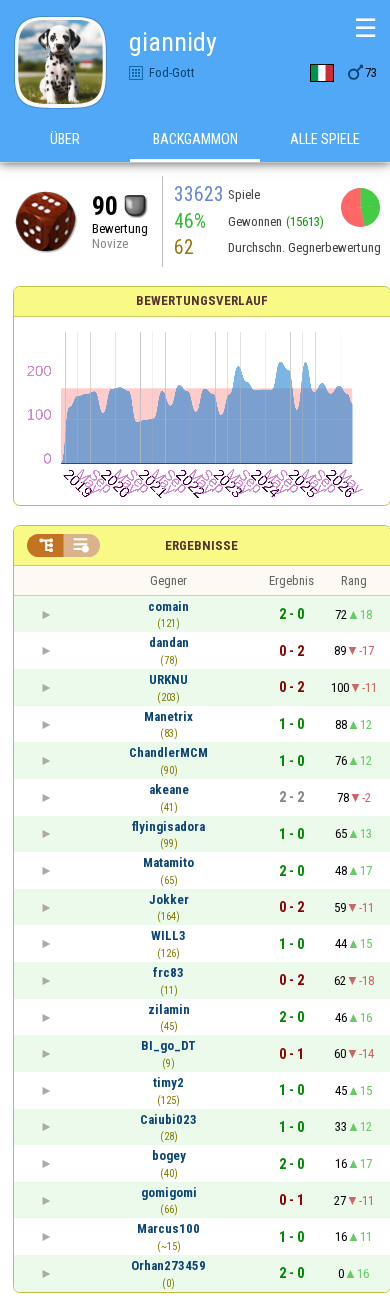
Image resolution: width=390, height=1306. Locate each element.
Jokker (169, 899)
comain (168, 606)
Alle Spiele (325, 139)
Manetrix (168, 716)
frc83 (168, 972)
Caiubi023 (168, 1119)
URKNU (168, 679)
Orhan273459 (168, 1265)
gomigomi (169, 1192)
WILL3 (168, 935)
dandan (169, 642)
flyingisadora (168, 826)
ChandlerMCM (168, 752)
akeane (169, 789)
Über (65, 139)
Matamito (168, 862)
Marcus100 (168, 1228)
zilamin (169, 1009)
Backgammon (195, 139)
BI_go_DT (168, 1045)
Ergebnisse (201, 545)
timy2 (168, 1082)
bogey (169, 1155)
